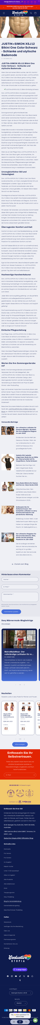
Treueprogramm (9, 892)
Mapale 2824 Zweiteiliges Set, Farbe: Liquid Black (26, 715)
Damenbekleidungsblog (12, 905)
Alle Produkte (8, 879)
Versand (30, 1020)
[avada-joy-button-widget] (35, 1020)
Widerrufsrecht (34, 1017)
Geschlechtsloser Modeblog (13, 910)
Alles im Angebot (9, 875)
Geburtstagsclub (9, 935)
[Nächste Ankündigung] (36, 7)
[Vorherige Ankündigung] (3, 7)
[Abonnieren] (34, 775)
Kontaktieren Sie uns (11, 944)
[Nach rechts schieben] (24, 685)
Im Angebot (7, 862)
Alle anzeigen (5, 623)
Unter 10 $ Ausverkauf (11, 871)
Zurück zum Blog (21, 564)
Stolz (5, 888)
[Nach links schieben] (16, 685)
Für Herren (7, 853)
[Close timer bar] (39, 1)
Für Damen (7, 857)
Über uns (7, 931)
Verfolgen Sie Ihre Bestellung (13, 926)
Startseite (7, 849)
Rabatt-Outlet (8, 866)
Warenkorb (7, 922)
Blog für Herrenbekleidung (12, 901)
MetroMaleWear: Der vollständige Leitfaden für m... (19, 653)
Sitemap (6, 948)
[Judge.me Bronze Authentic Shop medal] (20, 793)
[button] (4, 13)
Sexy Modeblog (9, 897)
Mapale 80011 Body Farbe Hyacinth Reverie (8, 715)
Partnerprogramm (10, 939)
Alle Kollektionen (9, 884)
